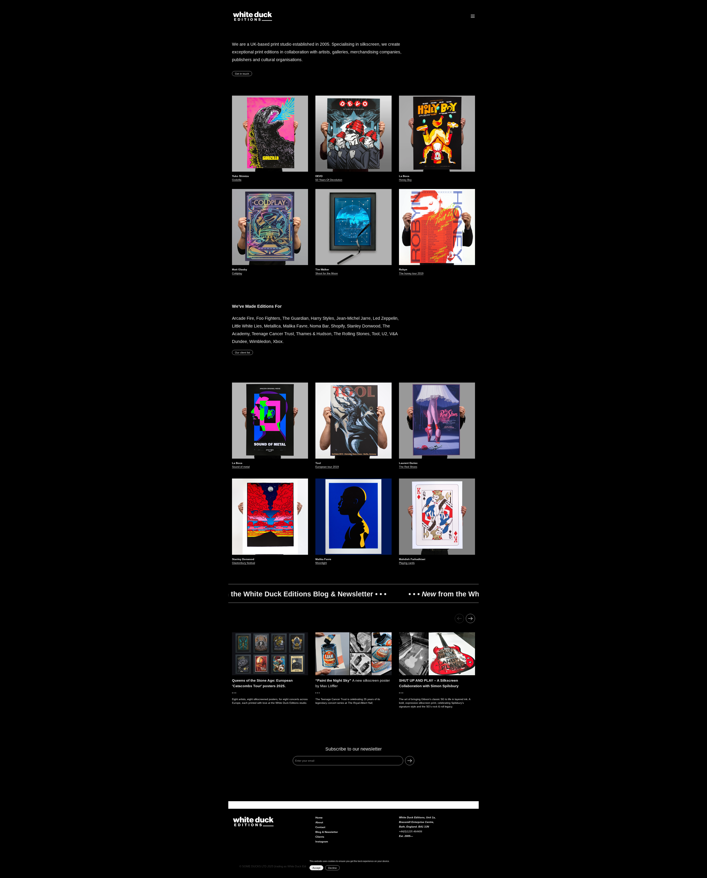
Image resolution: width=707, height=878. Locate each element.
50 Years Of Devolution (328, 179)
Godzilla (236, 179)
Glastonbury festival (243, 562)
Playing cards (407, 562)
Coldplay (237, 273)
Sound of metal (241, 466)
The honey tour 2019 (411, 273)
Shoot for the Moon (326, 273)
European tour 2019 (327, 466)
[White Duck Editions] (253, 16)
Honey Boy (405, 179)
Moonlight (321, 562)
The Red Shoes (408, 466)
